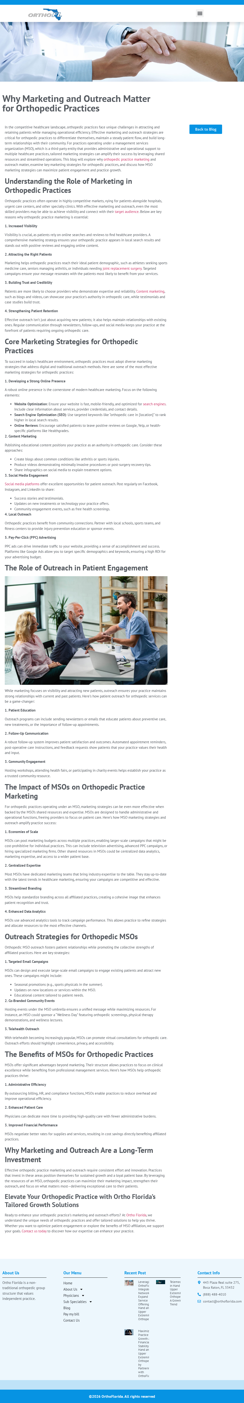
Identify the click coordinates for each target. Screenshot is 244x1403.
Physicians (71, 1295)
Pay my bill (71, 1314)
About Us (70, 1289)
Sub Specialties (74, 1301)
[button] (200, 13)
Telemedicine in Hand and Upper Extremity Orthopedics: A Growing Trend (179, 1293)
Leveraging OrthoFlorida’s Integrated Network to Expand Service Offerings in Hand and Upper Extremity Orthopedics (147, 1300)
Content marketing (150, 291)
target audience (127, 211)
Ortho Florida (136, 1215)
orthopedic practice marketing (126, 159)
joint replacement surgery (122, 268)
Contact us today (34, 1231)
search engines (154, 404)
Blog (66, 1308)
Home (67, 1283)
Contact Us (71, 1320)
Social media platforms (22, 484)
